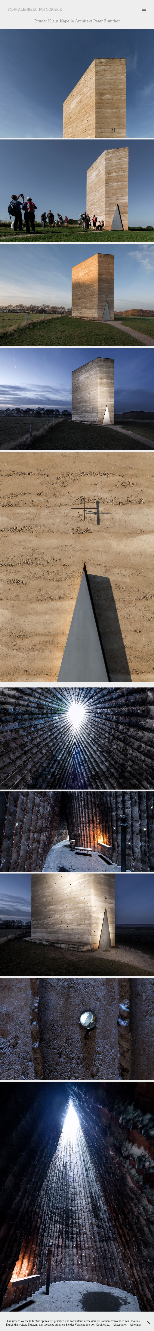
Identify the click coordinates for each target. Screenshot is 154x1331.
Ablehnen (135, 1324)
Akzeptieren (120, 1324)
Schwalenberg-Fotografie (35, 9)
